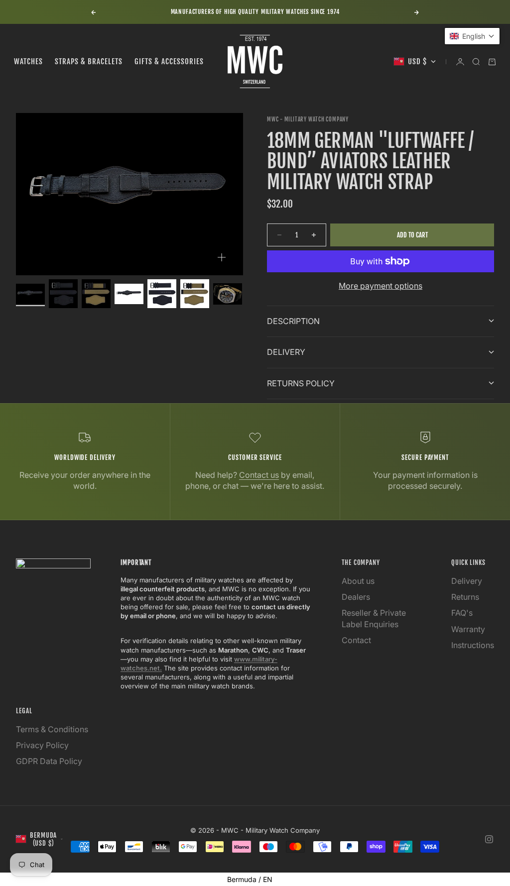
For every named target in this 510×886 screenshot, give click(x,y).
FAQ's (462, 613)
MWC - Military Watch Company (308, 119)
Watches (28, 61)
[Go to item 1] (30, 294)
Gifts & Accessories (169, 61)
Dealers (356, 597)
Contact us (259, 475)
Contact (356, 640)
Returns (465, 597)
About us (358, 581)
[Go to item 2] (63, 293)
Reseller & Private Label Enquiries (374, 618)
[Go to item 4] (129, 294)
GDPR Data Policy (49, 761)
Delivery (466, 581)
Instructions (472, 645)
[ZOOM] (222, 257)
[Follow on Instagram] (489, 839)
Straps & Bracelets (89, 61)
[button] (472, 36)
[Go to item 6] (194, 293)
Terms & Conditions (52, 729)
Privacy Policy (42, 745)
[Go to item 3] (96, 293)
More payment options (380, 286)
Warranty (468, 629)
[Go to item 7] (227, 294)
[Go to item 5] (161, 293)
